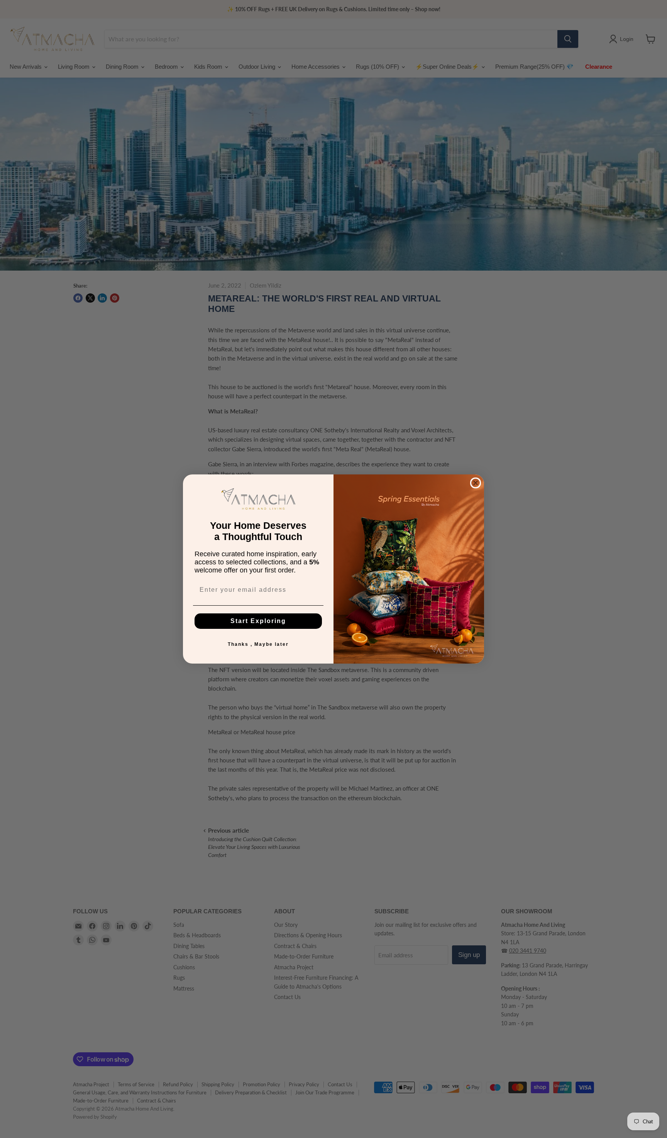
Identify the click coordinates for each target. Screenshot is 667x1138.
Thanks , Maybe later (258, 644)
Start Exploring (258, 621)
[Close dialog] (475, 483)
